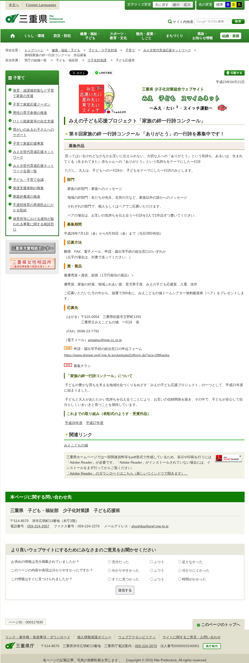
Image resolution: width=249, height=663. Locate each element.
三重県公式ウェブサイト (35, 18)
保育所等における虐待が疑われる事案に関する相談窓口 (33, 224)
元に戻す (162, 5)
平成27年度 (95, 423)
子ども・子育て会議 (28, 180)
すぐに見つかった (125, 579)
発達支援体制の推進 (28, 188)
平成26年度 (74, 423)
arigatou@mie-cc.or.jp (105, 340)
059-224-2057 (38, 526)
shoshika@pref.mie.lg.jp (149, 526)
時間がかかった (194, 579)
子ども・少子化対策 (103, 50)
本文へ (14, 5)
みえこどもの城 (76, 445)
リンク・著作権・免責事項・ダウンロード (37, 637)
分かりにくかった (195, 570)
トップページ (33, 50)
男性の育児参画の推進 (30, 113)
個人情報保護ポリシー (94, 637)
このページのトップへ (220, 624)
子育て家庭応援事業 (28, 143)
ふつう (159, 562)
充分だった (120, 562)
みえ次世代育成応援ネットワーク (167, 50)
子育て (130, 50)
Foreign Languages (41, 5)
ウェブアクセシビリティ (137, 637)
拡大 (187, 5)
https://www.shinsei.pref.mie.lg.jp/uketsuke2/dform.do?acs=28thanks (116, 355)
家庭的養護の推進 (26, 196)
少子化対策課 (96, 60)
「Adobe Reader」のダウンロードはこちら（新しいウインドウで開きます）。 (127, 473)
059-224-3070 (146, 646)
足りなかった (192, 562)
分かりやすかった (125, 570)
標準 (219, 5)
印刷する (234, 73)
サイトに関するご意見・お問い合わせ (192, 637)
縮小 (176, 5)
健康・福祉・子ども (66, 50)
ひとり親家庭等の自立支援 (33, 121)
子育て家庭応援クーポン (32, 104)
